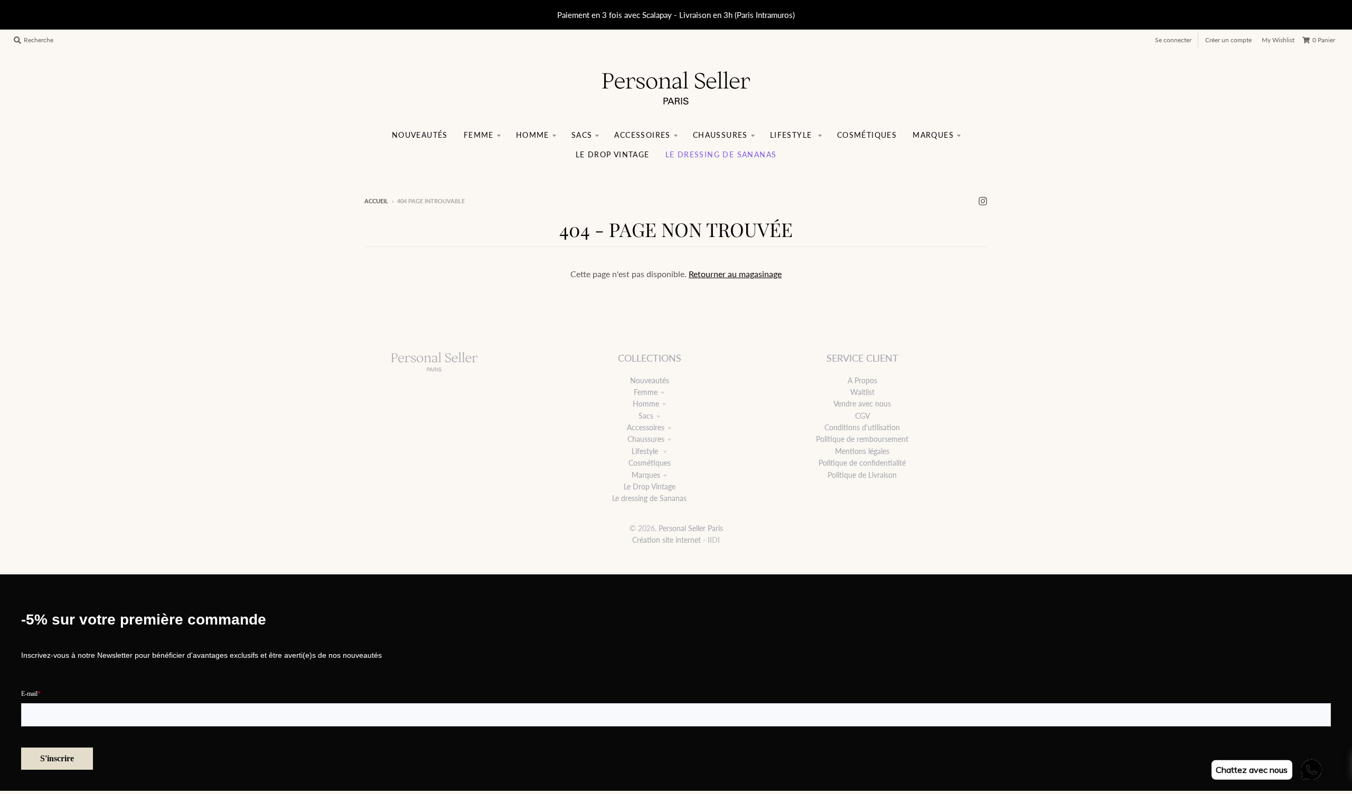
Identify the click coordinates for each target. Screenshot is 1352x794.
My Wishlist (1278, 40)
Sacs (646, 415)
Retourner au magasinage (735, 274)
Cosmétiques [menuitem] (867, 134)
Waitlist (862, 391)
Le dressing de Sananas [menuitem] (721, 154)
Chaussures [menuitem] (720, 134)
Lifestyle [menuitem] (792, 134)
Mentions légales (862, 451)
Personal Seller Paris (691, 528)
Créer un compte (1228, 40)
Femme (646, 391)
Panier (1323, 40)
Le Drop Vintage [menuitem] (613, 154)
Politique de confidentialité (862, 462)
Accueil (376, 200)
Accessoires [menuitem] (642, 134)
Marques (646, 474)
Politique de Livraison (862, 474)
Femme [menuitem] (479, 134)
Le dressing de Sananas (649, 498)
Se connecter (1173, 40)
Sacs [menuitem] (582, 134)
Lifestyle (646, 451)
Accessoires (645, 427)
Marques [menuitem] (933, 134)
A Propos (862, 380)
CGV (862, 415)
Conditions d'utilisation (862, 427)
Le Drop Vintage (649, 486)
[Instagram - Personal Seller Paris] (983, 200)
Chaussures (645, 438)
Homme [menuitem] (532, 134)
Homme (646, 403)
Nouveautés (649, 380)
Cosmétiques (649, 462)
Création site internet (666, 539)
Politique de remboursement (862, 438)
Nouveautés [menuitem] (420, 134)
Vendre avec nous (862, 403)
